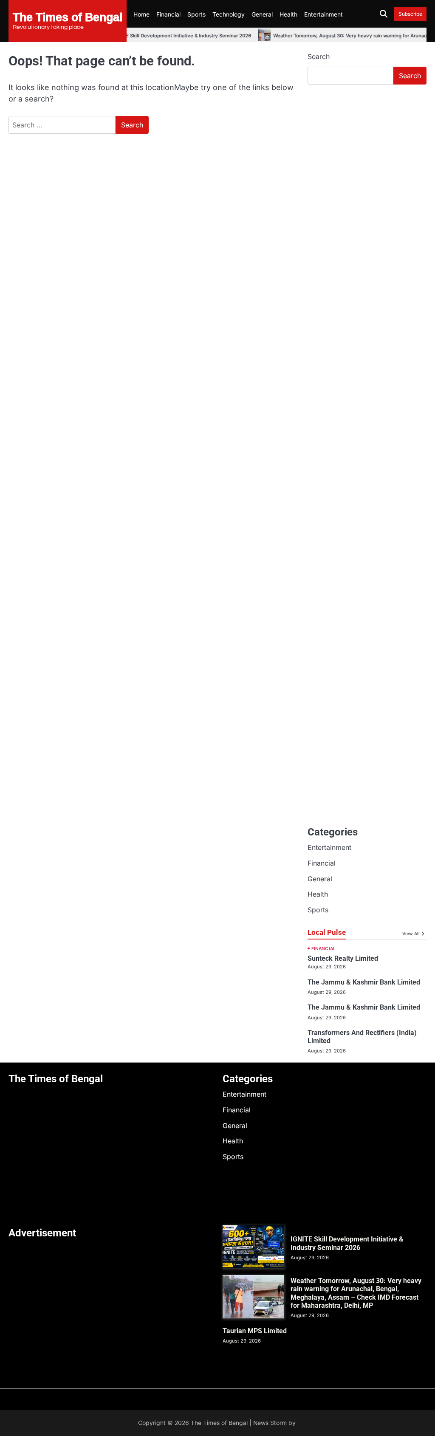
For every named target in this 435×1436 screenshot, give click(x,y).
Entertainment (323, 14)
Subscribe (410, 14)
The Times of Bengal (67, 17)
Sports (196, 14)
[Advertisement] (367, 149)
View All (411, 933)
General (262, 14)
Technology (228, 14)
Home (141, 14)
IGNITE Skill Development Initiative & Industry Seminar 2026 (172, 36)
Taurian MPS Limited (255, 1331)
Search (319, 56)
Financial (168, 14)
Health (288, 14)
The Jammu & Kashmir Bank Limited (364, 982)
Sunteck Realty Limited (343, 958)
